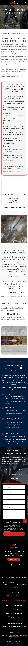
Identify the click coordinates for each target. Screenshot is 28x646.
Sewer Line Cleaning (4, 583)
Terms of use (18, 641)
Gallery (24, 577)
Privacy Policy (18, 529)
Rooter (11, 580)
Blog (18, 584)
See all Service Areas (14, 632)
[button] (25, 2)
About (18, 575)
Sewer (4, 575)
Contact (24, 575)
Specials (24, 584)
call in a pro (13, 170)
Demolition (4, 580)
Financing (18, 580)
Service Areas (24, 581)
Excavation (11, 577)
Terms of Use (7, 531)
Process (18, 577)
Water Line (4, 577)
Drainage (11, 575)
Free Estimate (13, 559)
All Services (11, 582)
